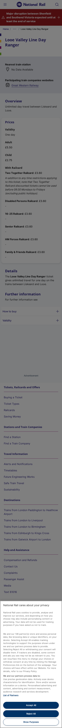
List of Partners (10, 695)
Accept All (31, 705)
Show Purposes (31, 722)
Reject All (31, 713)
